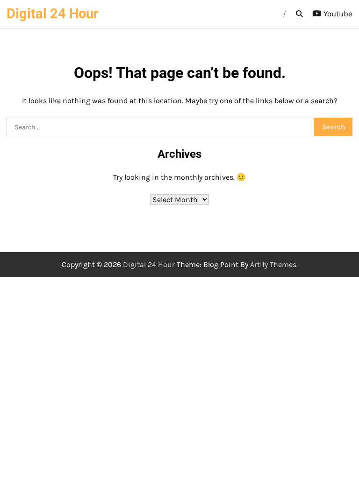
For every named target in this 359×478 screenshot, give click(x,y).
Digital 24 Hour (53, 13)
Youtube (337, 13)
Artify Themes (273, 264)
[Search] (299, 14)
